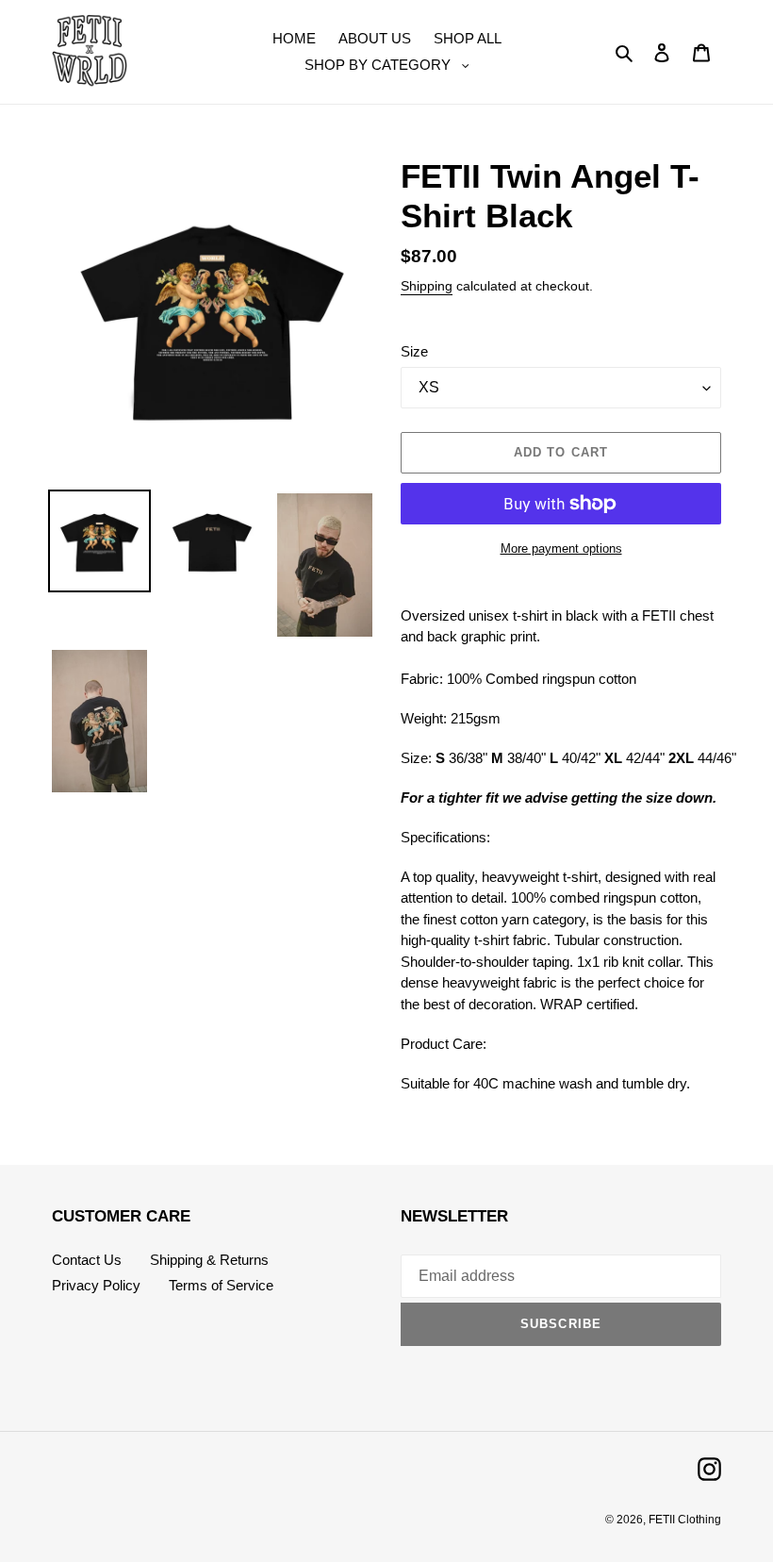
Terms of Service (221, 1285)
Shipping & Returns (209, 1260)
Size (414, 351)
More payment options (561, 548)
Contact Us (87, 1260)
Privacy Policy (96, 1285)
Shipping (426, 285)
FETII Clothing (685, 1519)
